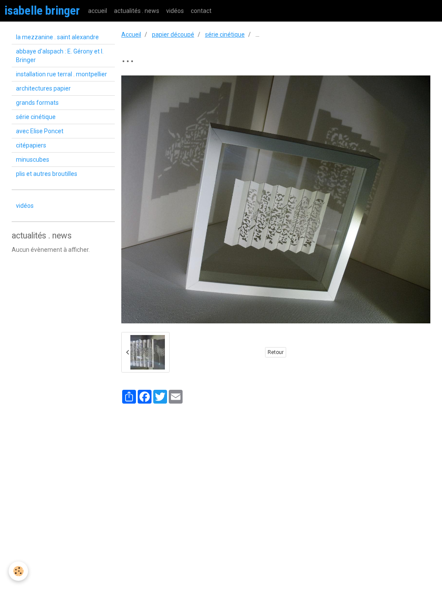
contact (201, 10)
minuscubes (32, 159)
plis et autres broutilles (46, 173)
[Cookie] (18, 571)
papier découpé (173, 34)
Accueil (131, 34)
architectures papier (43, 88)
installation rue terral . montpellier (61, 74)
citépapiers (31, 145)
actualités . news (136, 10)
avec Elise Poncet (39, 131)
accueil (97, 10)
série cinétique (225, 34)
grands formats (37, 102)
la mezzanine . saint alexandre (57, 37)
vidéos (175, 10)
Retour (276, 352)
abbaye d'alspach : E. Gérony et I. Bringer (60, 55)
